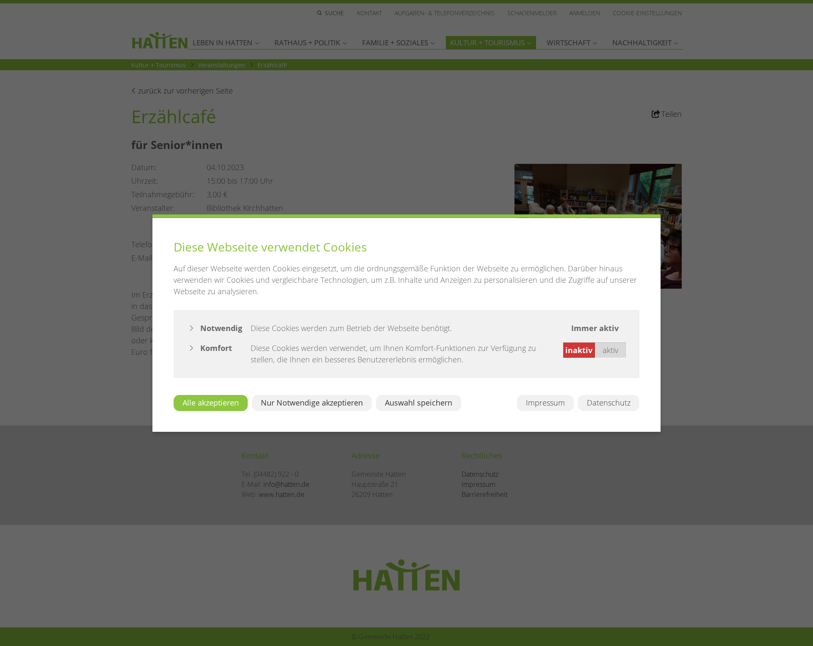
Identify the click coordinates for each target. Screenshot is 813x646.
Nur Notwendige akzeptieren (312, 403)
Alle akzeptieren (211, 403)
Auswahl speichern (418, 403)
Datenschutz (608, 403)
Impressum (545, 403)
